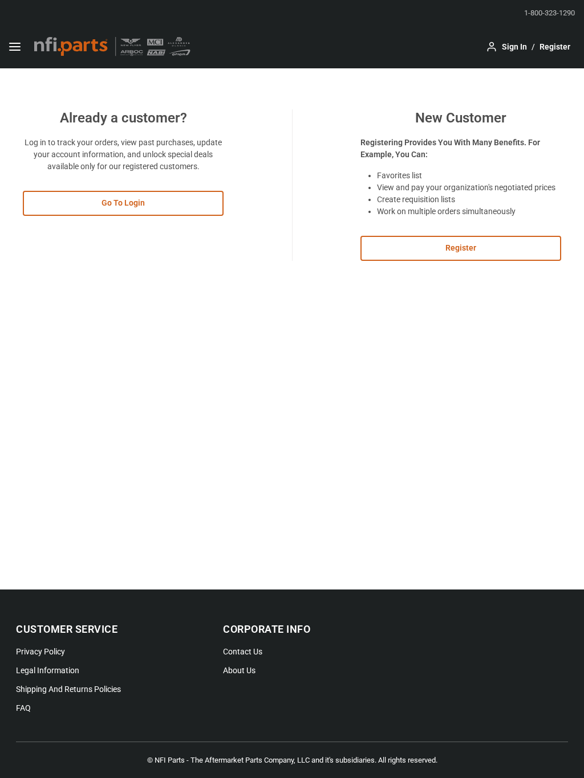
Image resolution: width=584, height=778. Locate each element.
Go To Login (123, 202)
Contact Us (242, 651)
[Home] (112, 46)
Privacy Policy (40, 651)
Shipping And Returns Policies (68, 689)
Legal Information (47, 670)
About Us (239, 670)
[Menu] (14, 46)
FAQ (23, 708)
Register (460, 247)
